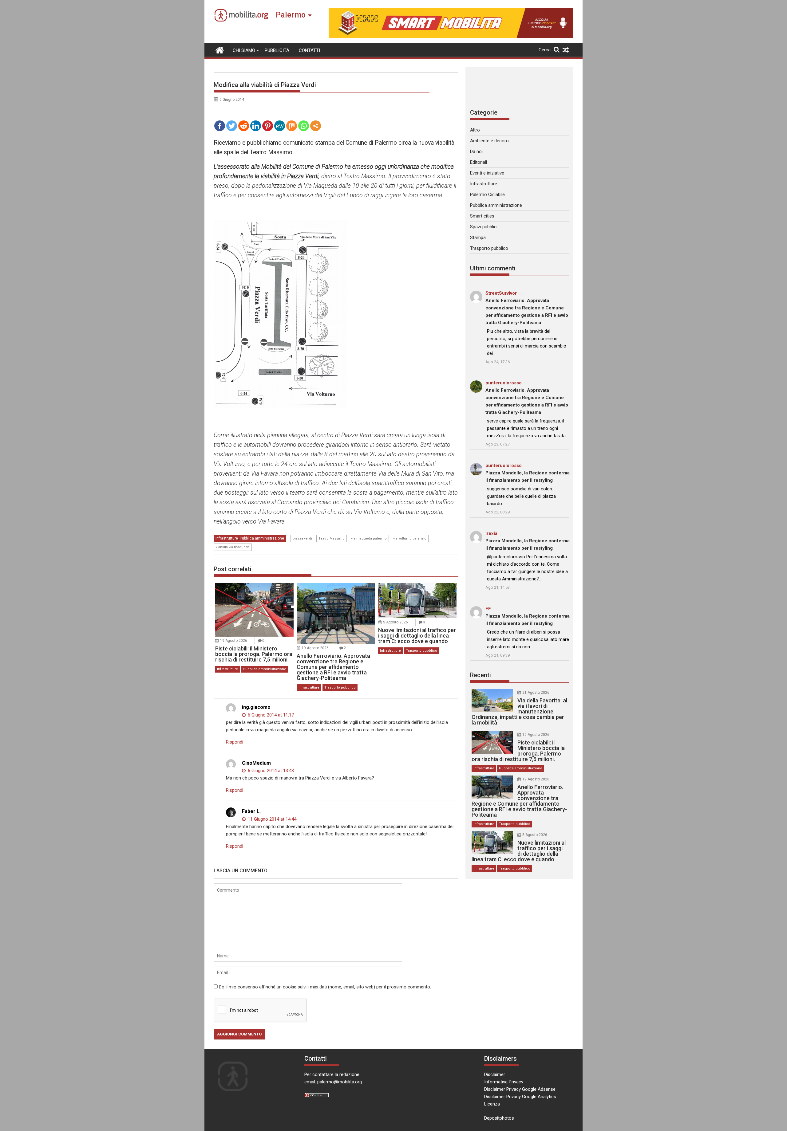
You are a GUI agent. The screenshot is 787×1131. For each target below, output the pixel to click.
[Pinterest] (267, 125)
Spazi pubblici (483, 227)
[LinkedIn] (255, 125)
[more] (315, 125)
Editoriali (478, 162)
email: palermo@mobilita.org (333, 1082)
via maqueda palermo (369, 538)
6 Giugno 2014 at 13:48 (270, 770)
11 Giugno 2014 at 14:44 (271, 819)
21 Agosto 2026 (535, 692)
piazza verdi (302, 538)
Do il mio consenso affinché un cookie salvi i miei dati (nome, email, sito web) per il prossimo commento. (325, 987)
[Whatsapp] (303, 125)
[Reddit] (243, 125)
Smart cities (482, 216)
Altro (475, 130)
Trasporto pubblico (340, 687)
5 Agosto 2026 (395, 622)
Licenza (492, 1104)
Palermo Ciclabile (487, 194)
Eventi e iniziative (487, 173)
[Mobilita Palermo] (220, 49)
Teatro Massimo (331, 538)
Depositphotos (499, 1118)
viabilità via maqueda (233, 547)
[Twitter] (231, 125)
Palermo (291, 14)
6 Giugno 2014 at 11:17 (270, 715)
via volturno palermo (409, 538)
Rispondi (234, 742)
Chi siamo (244, 50)
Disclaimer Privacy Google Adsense (520, 1089)
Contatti (309, 50)
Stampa (478, 237)
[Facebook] (219, 125)
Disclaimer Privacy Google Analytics (520, 1096)
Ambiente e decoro (489, 140)
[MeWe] (279, 125)
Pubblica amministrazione (262, 538)
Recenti (480, 675)
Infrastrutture (227, 538)
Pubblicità (277, 50)
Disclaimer (494, 1074)
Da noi (476, 151)
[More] (315, 125)
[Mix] (291, 125)
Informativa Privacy (503, 1082)
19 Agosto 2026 (233, 640)
